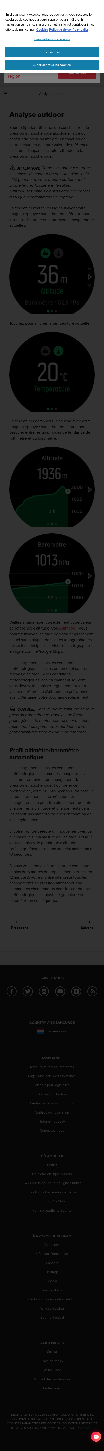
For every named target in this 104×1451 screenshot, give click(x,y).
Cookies (42, 29)
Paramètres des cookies (52, 39)
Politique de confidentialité (68, 29)
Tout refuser (52, 52)
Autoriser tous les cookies (52, 65)
